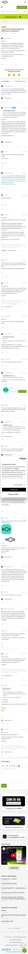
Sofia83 (5, 260)
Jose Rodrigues (7, 86)
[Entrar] (2, 11)
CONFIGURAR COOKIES (15, 939)
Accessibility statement (21, 931)
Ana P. (5, 214)
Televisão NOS (5, 881)
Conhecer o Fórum (6, 894)
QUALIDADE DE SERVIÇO (15, 942)
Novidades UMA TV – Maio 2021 (9, 879)
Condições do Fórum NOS (7, 931)
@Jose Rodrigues (7, 449)
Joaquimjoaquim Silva (9, 608)
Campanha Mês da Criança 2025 (9, 883)
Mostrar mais (14, 868)
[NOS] (5, 2)
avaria (2, 910)
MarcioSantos (7, 316)
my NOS (4, 21)
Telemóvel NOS (5, 885)
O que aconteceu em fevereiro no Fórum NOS (12, 892)
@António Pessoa (5, 89)
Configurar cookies (13, 494)
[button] (2, 7)
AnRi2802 (6, 405)
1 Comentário (4, 912)
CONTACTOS (8, 937)
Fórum (3, 543)
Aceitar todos (14, 489)
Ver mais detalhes (18, 485)
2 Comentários (5, 918)
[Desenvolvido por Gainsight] (14, 929)
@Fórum (10, 235)
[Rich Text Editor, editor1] (14, 775)
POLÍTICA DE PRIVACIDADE (20, 937)
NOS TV (3, 890)
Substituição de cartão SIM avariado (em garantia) (13, 915)
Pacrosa (5, 151)
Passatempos (4, 900)
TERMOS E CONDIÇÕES (12, 945)
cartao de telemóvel (6, 921)
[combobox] (14, 11)
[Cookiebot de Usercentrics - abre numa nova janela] (19, 459)
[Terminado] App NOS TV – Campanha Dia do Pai (13, 888)
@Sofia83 (5, 286)
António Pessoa (7, 38)
